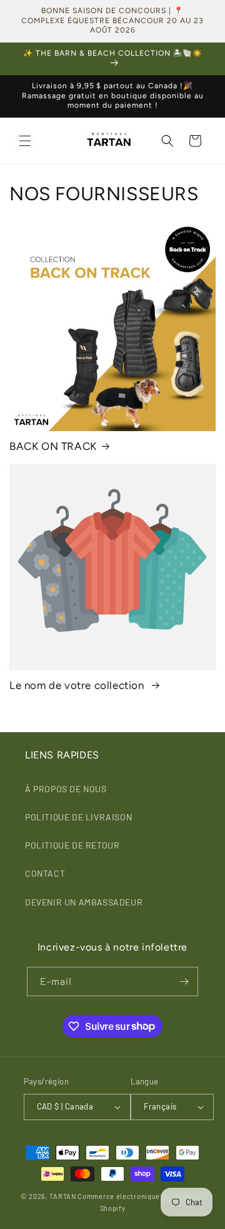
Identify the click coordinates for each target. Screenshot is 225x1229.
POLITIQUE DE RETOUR (72, 845)
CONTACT (45, 873)
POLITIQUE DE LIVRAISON (78, 817)
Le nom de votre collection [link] (78, 685)
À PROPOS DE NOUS (66, 788)
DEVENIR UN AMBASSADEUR (83, 902)
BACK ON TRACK (53, 446)
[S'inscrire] (184, 981)
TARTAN (62, 1196)
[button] (25, 141)
